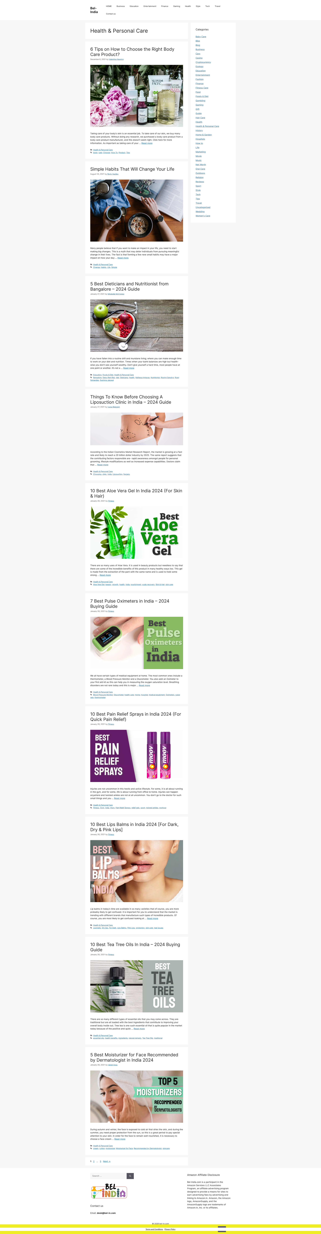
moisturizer (110, 1148)
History (199, 130)
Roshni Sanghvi (167, 377)
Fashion (200, 79)
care (100, 152)
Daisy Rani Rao (109, 377)
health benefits (111, 1038)
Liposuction (117, 474)
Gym (102, 808)
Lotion (102, 1148)
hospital (144, 695)
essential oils (98, 1038)
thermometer (100, 697)
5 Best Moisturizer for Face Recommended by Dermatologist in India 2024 (134, 1057)
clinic (104, 474)
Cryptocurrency (203, 62)
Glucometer (119, 695)
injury (112, 808)
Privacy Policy (170, 1229)
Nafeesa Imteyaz (142, 377)
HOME (109, 6)
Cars (198, 53)
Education (134, 6)
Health (188, 6)
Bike (198, 41)
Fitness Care (202, 88)
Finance (164, 6)
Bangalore (97, 377)
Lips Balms (121, 928)
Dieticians (124, 377)
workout (162, 808)
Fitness (96, 808)
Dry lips (105, 928)
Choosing (97, 474)
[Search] (130, 1176)
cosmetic (97, 928)
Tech (207, 6)
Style (198, 6)
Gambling (200, 100)
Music (199, 160)
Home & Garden (204, 135)
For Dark (112, 928)
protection (140, 928)
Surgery (126, 474)
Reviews (200, 181)
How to (199, 143)
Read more (146, 143)
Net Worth (201, 164)
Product (122, 152)
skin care (169, 584)
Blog (198, 45)
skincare (166, 1148)
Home (137, 695)
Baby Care (201, 36)
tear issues (158, 928)
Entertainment (150, 6)
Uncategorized (203, 207)
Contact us (111, 14)
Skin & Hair (160, 584)
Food (198, 92)
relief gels (136, 808)
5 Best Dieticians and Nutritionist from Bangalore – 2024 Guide (129, 286)
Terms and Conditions (154, 1229)
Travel (217, 6)
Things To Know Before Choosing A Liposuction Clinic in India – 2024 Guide (130, 399)
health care (129, 695)
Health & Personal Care (103, 150)
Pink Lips (131, 928)
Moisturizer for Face (124, 1148)
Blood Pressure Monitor (103, 695)
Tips (128, 152)
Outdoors (200, 173)
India (110, 474)
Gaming (176, 6)
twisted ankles (152, 808)
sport (143, 808)
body (95, 152)
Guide (199, 113)
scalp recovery (148, 584)
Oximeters (170, 695)
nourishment (136, 584)
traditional (158, 1038)
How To (114, 152)
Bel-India (94, 10)
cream (95, 1148)
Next (106, 1161)
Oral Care (200, 169)
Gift (197, 109)
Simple (114, 267)
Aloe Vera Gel (98, 584)
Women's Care (203, 216)
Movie (199, 156)
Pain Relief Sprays (123, 808)
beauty (108, 584)
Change (96, 267)
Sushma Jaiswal (107, 380)
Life (108, 267)
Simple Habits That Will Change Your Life (132, 169)
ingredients (123, 1038)
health (131, 377)
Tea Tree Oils (147, 1038)
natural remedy (135, 1038)
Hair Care (200, 117)
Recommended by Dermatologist (148, 1148)
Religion (200, 177)
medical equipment (157, 695)
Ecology (199, 66)
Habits (103, 267)
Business (121, 6)
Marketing (201, 152)
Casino (199, 58)
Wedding (200, 211)
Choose (106, 152)
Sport (198, 186)
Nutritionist (155, 377)
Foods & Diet (108, 375)
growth (115, 584)
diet (117, 377)
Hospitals (200, 139)
